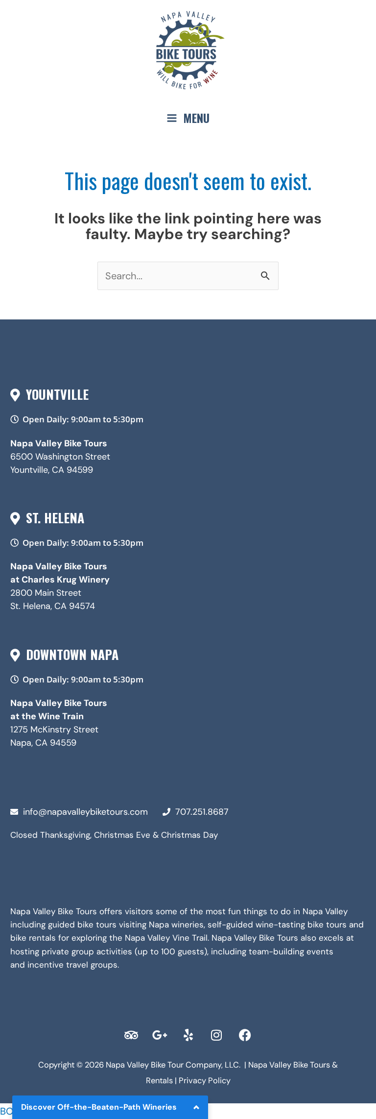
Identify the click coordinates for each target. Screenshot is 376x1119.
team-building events (291, 951)
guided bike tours (82, 924)
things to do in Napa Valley (295, 911)
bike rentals (33, 937)
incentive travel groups (72, 964)
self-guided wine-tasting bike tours (277, 924)
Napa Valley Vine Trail (166, 937)
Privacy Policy (205, 1080)
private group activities (87, 951)
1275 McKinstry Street (54, 729)
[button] (79, 419)
